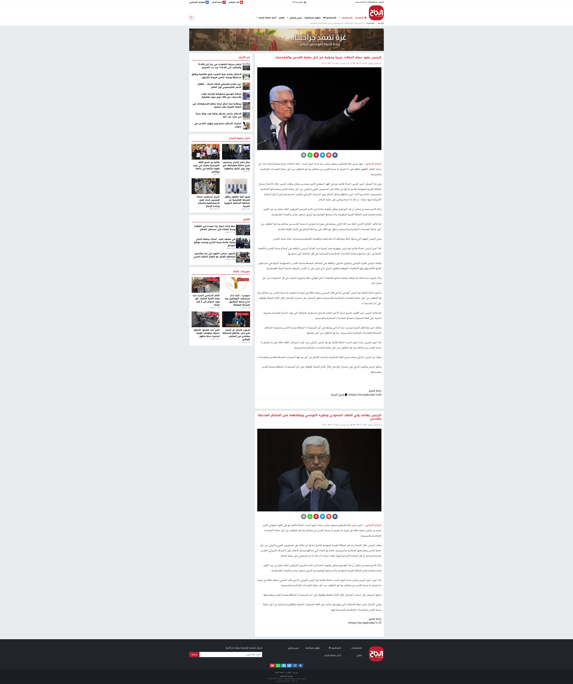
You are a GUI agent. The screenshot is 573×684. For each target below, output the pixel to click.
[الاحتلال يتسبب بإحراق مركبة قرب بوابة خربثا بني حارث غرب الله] (246, 116)
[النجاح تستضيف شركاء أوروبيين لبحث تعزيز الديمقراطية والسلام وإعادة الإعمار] (206, 186)
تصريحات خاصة (241, 271)
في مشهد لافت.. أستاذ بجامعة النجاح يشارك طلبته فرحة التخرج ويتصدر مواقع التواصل (214, 242)
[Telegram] (283, 665)
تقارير (282, 18)
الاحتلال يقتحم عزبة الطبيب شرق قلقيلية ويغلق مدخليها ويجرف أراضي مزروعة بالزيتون (216, 76)
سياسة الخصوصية (286, 676)
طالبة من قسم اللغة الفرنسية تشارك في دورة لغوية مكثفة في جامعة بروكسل (206, 167)
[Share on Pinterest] (316, 155)
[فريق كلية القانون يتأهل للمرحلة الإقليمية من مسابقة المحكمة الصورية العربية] (236, 186)
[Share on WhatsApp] (310, 155)
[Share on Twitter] (322, 155)
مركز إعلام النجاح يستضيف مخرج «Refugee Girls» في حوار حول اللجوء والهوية (236, 165)
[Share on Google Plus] (328, 155)
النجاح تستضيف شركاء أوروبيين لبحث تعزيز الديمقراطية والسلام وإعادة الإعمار (208, 201)
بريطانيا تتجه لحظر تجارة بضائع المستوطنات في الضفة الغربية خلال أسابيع (217, 105)
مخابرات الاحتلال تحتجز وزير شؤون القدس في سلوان (217, 125)
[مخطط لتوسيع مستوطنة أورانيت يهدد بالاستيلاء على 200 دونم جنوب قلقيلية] (246, 96)
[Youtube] (272, 665)
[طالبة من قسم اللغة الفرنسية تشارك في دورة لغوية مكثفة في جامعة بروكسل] (206, 152)
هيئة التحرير (279, 672)
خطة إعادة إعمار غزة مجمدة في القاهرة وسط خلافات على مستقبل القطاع (214, 228)
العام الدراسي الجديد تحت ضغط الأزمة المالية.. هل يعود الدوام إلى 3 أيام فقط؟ (206, 300)
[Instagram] (294, 665)
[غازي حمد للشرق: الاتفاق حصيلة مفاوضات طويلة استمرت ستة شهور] (206, 319)
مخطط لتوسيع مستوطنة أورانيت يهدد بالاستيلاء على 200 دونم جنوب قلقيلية (221, 95)
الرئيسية (381, 23)
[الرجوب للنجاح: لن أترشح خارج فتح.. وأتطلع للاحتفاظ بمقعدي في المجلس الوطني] (236, 319)
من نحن (295, 672)
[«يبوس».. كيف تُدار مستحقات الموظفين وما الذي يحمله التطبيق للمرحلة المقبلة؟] (236, 285)
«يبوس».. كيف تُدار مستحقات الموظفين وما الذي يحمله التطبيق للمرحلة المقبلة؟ (237, 300)
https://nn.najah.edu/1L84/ (364, 395)
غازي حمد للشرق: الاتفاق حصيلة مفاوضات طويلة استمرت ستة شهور (207, 333)
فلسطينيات (347, 18)
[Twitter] (289, 665)
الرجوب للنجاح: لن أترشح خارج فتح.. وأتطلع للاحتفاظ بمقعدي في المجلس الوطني (236, 334)
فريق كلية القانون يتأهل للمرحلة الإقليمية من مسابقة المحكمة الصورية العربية (237, 201)
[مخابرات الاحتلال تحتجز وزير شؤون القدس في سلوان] (246, 126)
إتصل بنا (288, 672)
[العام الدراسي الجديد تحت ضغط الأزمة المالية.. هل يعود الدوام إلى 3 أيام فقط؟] (206, 285)
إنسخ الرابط (338, 395)
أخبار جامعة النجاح (267, 18)
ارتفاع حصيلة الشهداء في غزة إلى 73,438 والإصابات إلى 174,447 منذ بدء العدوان (219, 66)
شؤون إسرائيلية (313, 18)
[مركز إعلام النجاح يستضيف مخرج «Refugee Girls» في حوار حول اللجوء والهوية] (236, 152)
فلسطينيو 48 (329, 18)
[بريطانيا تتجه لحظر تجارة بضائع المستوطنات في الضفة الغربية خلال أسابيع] (246, 106)
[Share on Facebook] (335, 155)
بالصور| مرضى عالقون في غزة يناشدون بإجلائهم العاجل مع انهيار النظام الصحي (214, 255)
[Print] (303, 155)
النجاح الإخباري (376, 12)
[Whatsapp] (278, 665)
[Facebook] (300, 665)
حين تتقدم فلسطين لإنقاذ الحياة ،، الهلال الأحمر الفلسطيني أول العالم (219, 86)
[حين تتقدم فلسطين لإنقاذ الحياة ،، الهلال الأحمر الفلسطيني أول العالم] (246, 86)
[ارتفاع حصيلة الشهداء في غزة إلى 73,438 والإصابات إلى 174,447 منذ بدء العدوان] (246, 66)
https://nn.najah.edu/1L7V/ (364, 623)
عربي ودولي (295, 18)
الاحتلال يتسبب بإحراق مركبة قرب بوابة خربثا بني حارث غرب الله (218, 115)
